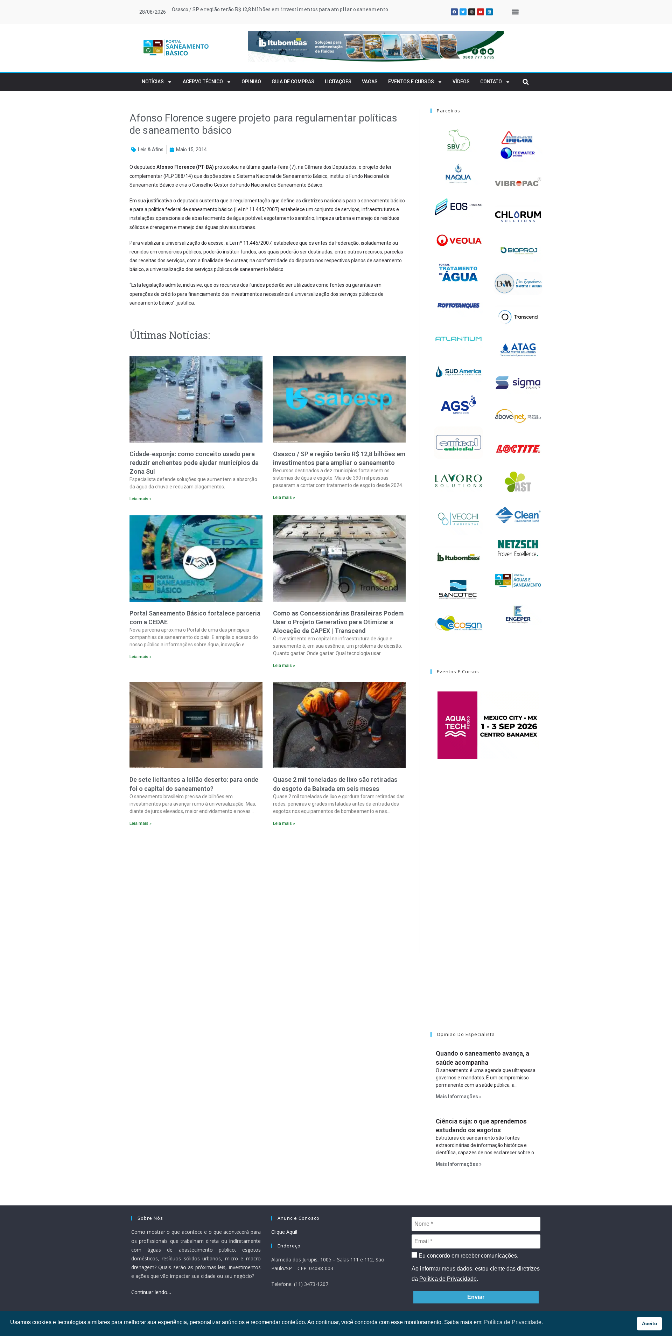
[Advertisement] (267, 892)
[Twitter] (463, 11)
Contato (491, 81)
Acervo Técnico (203, 81)
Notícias (153, 81)
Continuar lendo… (151, 1292)
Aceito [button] (649, 1323)
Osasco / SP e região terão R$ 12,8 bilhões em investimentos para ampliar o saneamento (280, 9)
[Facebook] (454, 11)
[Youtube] (480, 11)
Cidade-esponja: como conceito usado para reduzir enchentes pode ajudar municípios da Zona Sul (194, 462)
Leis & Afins (150, 149)
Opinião (251, 81)
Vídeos (461, 81)
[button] (515, 12)
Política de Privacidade (448, 1279)
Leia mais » (141, 498)
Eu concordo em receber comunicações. (467, 1256)
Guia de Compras (293, 81)
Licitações (338, 81)
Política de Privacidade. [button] (513, 1322)
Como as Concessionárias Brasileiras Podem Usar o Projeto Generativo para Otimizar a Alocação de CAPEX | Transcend (338, 622)
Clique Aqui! (284, 1232)
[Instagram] (471, 11)
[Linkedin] (489, 11)
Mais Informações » (459, 1096)
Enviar (475, 1297)
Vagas (370, 81)
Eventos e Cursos (411, 81)
